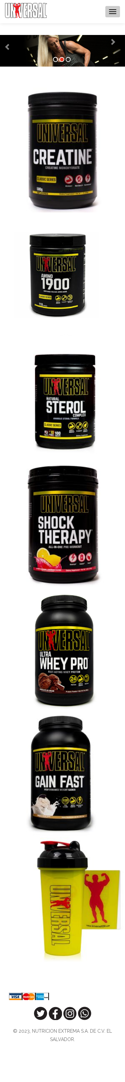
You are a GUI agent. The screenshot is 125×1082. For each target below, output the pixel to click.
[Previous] (2, 41)
